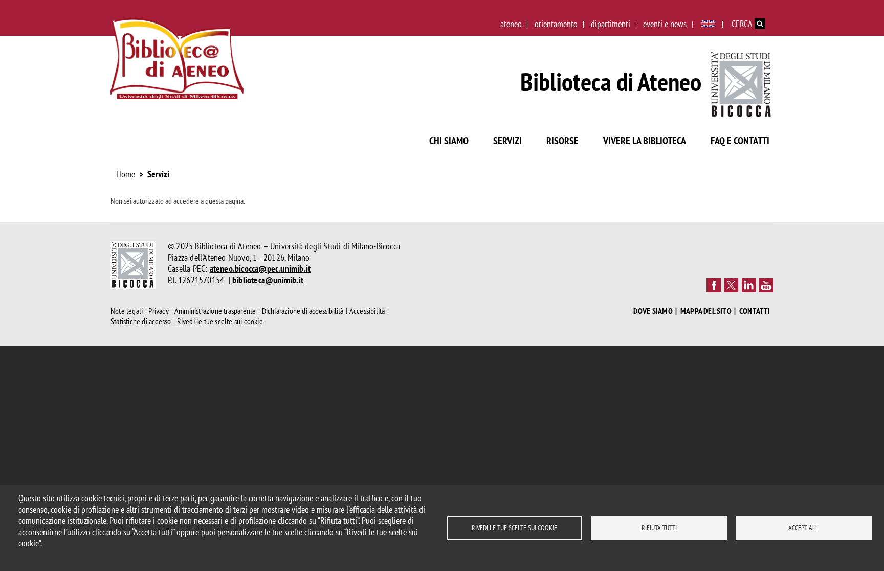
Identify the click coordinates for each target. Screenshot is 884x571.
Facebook (713, 285)
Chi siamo (449, 140)
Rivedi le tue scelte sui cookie (514, 527)
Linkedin (749, 285)
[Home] (177, 58)
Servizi (507, 140)
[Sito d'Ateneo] (742, 82)
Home (125, 174)
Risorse (562, 140)
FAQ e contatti (740, 140)
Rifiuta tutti (659, 527)
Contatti (754, 311)
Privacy (158, 311)
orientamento (556, 24)
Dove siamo (653, 311)
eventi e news (665, 24)
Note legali (126, 311)
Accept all (803, 527)
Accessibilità (367, 311)
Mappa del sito (706, 311)
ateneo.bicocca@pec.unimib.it (260, 269)
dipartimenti (610, 24)
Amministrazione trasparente (215, 311)
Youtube (766, 285)
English (708, 24)
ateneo (511, 24)
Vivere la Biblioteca (644, 140)
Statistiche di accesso (140, 321)
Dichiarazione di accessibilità (303, 311)
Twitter (731, 285)
